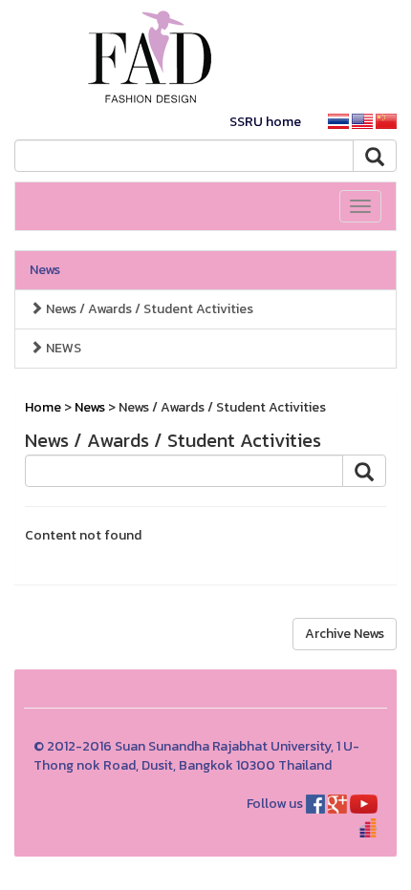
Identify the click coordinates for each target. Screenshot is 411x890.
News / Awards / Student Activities (148, 309)
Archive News (344, 634)
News (45, 270)
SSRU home (265, 122)
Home (43, 407)
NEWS (62, 348)
